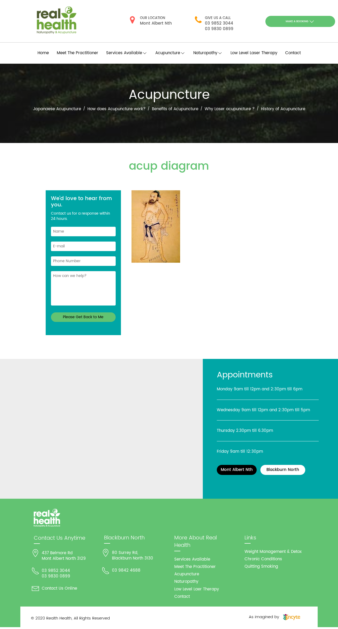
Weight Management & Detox (273, 551)
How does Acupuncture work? (116, 109)
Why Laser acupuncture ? (230, 109)
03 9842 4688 (126, 570)
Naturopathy (186, 581)
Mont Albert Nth (156, 23)
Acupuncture (186, 574)
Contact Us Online (59, 588)
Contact (293, 53)
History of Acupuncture (283, 109)
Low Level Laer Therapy (196, 589)
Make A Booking (297, 21)
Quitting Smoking (261, 566)
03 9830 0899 (219, 29)
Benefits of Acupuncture (175, 109)
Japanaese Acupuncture (57, 109)
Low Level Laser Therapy (254, 53)
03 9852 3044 (219, 23)
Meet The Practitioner (77, 53)
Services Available (192, 559)
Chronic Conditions (263, 559)
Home (43, 53)
